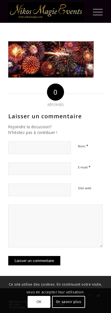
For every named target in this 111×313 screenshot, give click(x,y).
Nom (83, 146)
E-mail (84, 167)
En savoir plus (68, 301)
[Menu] (95, 11)
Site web (84, 188)
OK (39, 301)
